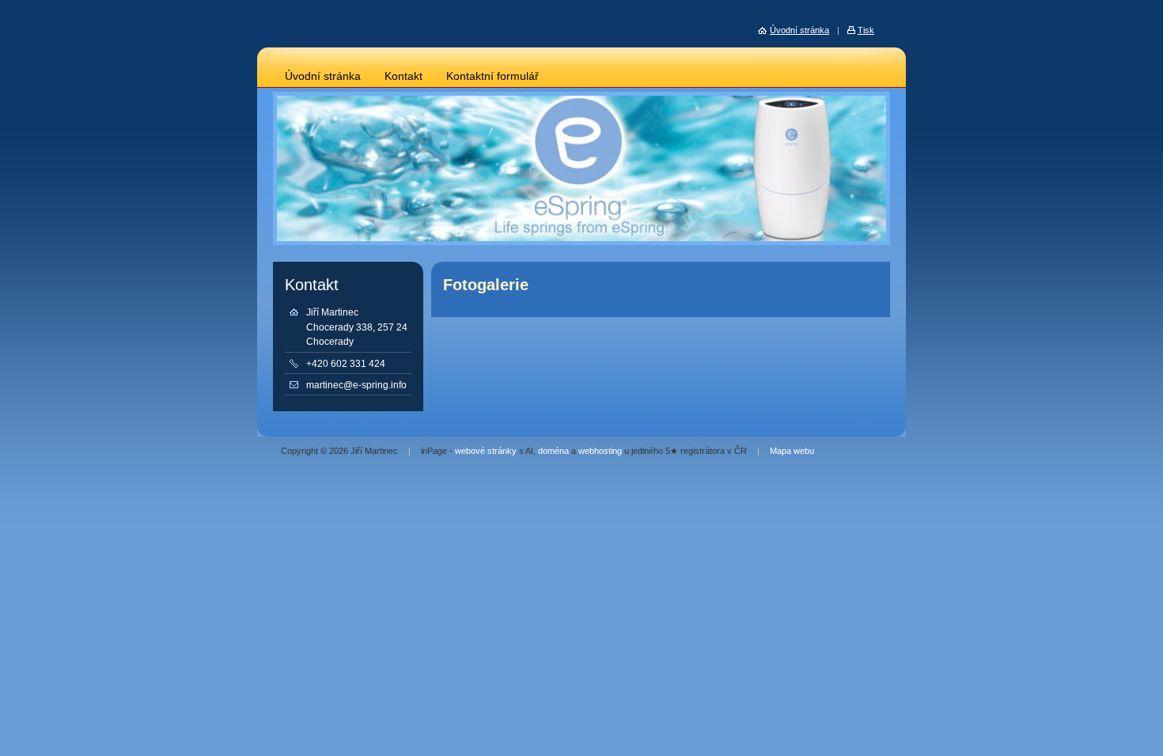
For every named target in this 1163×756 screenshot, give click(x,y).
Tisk (866, 30)
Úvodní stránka (323, 76)
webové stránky (486, 450)
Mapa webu (792, 450)
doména (553, 450)
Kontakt (403, 76)
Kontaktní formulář (492, 76)
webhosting (600, 450)
